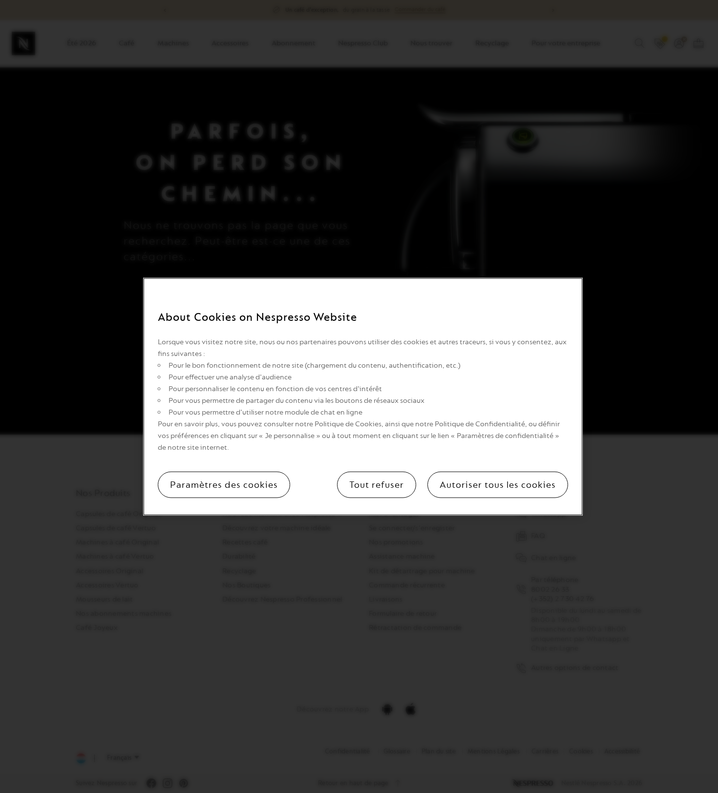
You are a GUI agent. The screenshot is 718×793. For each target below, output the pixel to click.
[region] (363, 397)
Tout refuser (376, 484)
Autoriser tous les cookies (498, 484)
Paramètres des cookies (224, 484)
